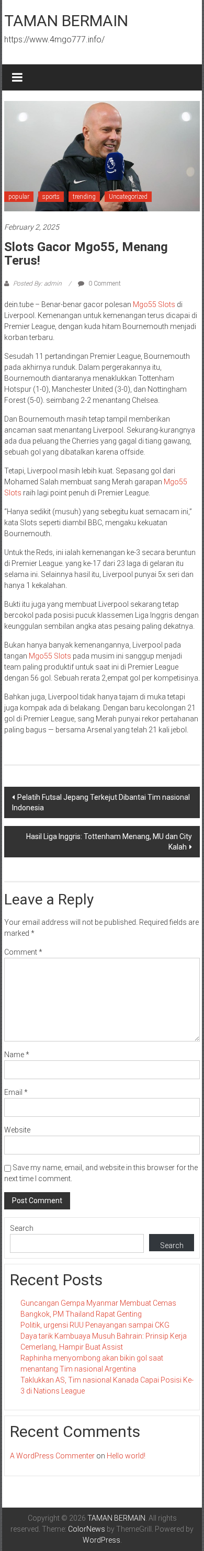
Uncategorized (128, 196)
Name (16, 1054)
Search (21, 1228)
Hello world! (126, 1456)
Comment (23, 952)
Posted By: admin (37, 283)
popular (18, 196)
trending (84, 196)
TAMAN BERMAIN (66, 21)
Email (16, 1092)
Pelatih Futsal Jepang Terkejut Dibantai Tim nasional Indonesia (101, 802)
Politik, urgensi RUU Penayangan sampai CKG (94, 1325)
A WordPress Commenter (52, 1456)
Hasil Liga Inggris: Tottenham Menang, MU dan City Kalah (109, 841)
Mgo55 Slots (154, 304)
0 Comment (104, 283)
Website (17, 1130)
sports (51, 196)
